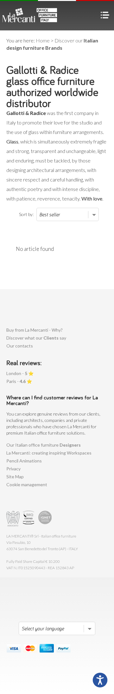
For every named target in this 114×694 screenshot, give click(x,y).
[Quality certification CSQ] (29, 519)
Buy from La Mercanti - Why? (34, 330)
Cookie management (26, 484)
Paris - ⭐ (19, 381)
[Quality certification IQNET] (45, 519)
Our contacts (19, 345)
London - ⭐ (20, 373)
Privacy (13, 468)
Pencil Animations (24, 460)
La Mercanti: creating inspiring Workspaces (49, 452)
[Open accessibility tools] (100, 680)
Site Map (15, 476)
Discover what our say (36, 338)
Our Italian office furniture (43, 445)
